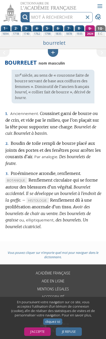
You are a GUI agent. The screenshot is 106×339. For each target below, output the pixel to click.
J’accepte (37, 331)
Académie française (53, 273)
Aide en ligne (53, 281)
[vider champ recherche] (87, 17)
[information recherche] (25, 17)
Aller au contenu (20, 4)
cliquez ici (52, 321)
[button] (53, 53)
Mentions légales (53, 289)
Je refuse (69, 331)
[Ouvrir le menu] (100, 6)
